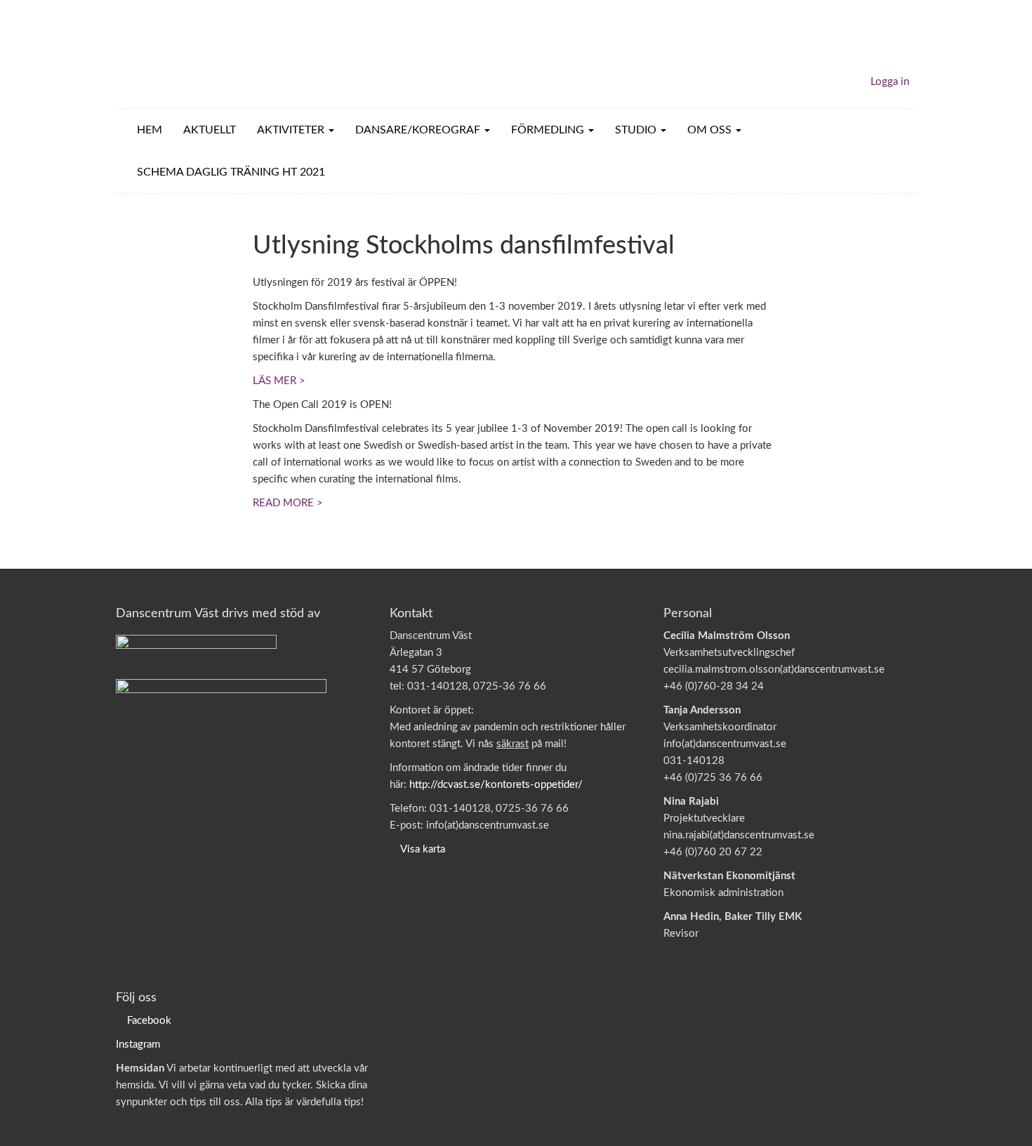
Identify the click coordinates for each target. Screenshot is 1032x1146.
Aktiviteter (292, 130)
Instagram (138, 1044)
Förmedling (549, 130)
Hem (149, 130)
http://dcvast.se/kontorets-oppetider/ (496, 784)
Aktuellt (209, 130)
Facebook (149, 1020)
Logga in (890, 82)
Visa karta (422, 849)
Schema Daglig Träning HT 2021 (231, 172)
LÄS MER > (279, 381)
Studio (637, 130)
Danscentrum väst (197, 54)
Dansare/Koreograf (419, 130)
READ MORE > (288, 503)
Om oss (710, 130)
